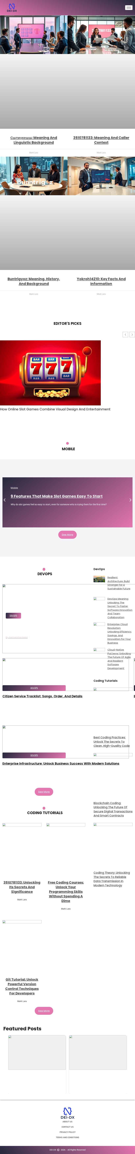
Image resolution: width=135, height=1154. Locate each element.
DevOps (13, 615)
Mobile (14, 487)
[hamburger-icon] (129, 7)
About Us (67, 1122)
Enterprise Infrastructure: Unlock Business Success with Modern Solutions (60, 763)
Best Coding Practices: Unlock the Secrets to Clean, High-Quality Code (112, 741)
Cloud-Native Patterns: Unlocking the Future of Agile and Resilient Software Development (119, 659)
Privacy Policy (68, 1132)
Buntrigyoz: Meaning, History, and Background (34, 281)
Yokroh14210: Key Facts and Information (101, 281)
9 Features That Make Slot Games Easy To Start (57, 496)
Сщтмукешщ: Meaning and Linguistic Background (33, 140)
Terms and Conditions (67, 1137)
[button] (4, 500)
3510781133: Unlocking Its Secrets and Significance (21, 887)
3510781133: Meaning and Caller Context (101, 140)
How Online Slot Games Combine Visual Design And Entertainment (55, 409)
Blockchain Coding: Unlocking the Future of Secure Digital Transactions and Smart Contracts (113, 809)
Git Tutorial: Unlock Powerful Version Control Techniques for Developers (22, 986)
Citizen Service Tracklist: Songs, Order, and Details (42, 696)
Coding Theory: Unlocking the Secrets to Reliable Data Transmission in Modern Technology (112, 879)
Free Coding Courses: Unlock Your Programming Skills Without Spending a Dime (66, 891)
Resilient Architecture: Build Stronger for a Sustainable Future (119, 583)
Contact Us (68, 1127)
